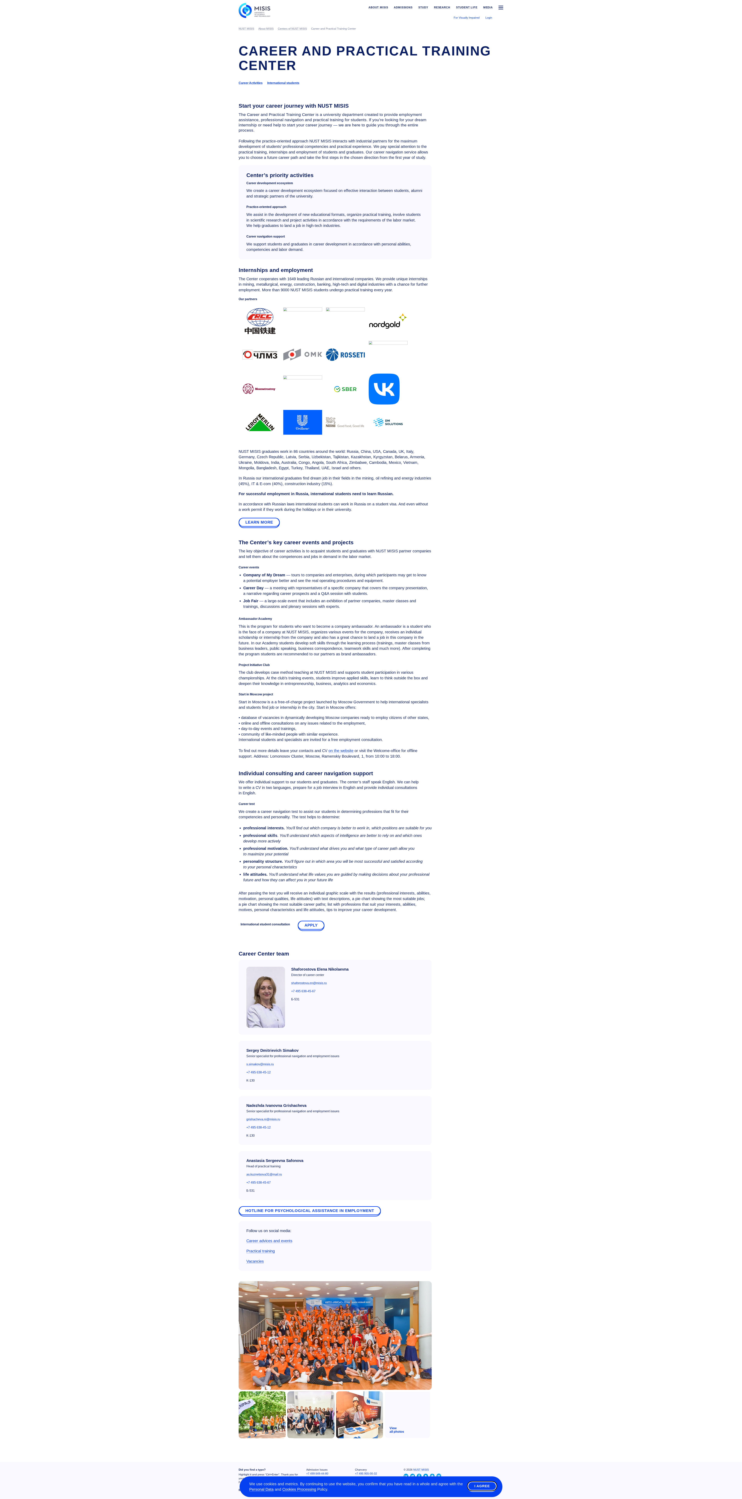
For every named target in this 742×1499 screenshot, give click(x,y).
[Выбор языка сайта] (500, 17)
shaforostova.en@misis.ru (309, 983)
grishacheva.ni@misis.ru (263, 1119)
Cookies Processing (299, 1489)
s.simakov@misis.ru (260, 1064)
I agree (482, 1486)
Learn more (259, 522)
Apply (311, 925)
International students (283, 83)
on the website (340, 751)
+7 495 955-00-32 (366, 1473)
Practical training (260, 1251)
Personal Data (261, 1489)
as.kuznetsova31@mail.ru (264, 1174)
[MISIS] (257, 10)
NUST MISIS (421, 1469)
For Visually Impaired (467, 17)
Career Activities (251, 83)
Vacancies (255, 1261)
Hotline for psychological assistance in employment (309, 1211)
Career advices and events (269, 1241)
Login (488, 17)
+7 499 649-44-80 (317, 1473)
